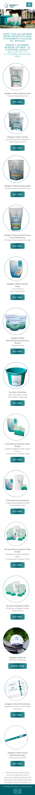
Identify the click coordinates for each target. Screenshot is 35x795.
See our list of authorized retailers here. (17, 54)
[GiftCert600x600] (16, 677)
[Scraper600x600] (16, 726)
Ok (17, 791)
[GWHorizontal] (10, 2)
